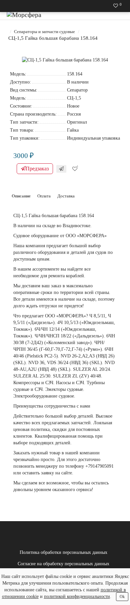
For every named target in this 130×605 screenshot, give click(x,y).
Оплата (44, 195)
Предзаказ (37, 168)
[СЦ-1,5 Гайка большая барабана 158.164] (65, 60)
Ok (122, 596)
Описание (21, 195)
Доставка (66, 195)
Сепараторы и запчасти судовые (44, 31)
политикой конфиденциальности (77, 596)
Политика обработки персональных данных (63, 552)
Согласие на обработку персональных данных (63, 563)
